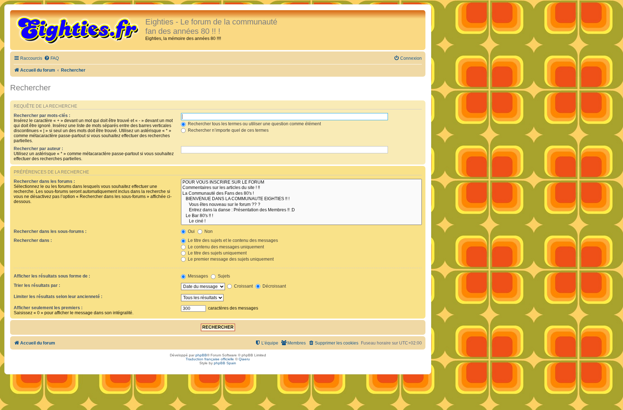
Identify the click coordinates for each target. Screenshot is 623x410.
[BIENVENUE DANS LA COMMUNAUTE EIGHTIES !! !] (301, 199)
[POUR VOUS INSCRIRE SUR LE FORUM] (301, 182)
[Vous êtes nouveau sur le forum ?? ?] (301, 205)
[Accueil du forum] (78, 29)
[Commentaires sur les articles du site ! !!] (301, 188)
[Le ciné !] (301, 221)
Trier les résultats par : (37, 285)
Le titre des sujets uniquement (217, 253)
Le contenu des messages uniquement (225, 246)
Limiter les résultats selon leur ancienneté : (58, 296)
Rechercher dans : (33, 240)
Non (208, 231)
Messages (197, 276)
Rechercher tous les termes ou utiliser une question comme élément (254, 123)
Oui (191, 231)
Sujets (223, 276)
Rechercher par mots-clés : (42, 115)
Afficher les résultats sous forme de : (52, 276)
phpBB (201, 355)
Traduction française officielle (210, 359)
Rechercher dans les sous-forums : (50, 231)
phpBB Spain (225, 363)
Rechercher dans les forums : (44, 181)
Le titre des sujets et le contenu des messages (232, 240)
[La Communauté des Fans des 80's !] (301, 194)
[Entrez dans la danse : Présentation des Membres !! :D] (301, 210)
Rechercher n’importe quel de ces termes (228, 130)
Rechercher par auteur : (38, 148)
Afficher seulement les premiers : (48, 307)
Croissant (243, 286)
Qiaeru (244, 359)
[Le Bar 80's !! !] (301, 216)
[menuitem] (51, 58)
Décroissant (273, 286)
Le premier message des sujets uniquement (230, 259)
